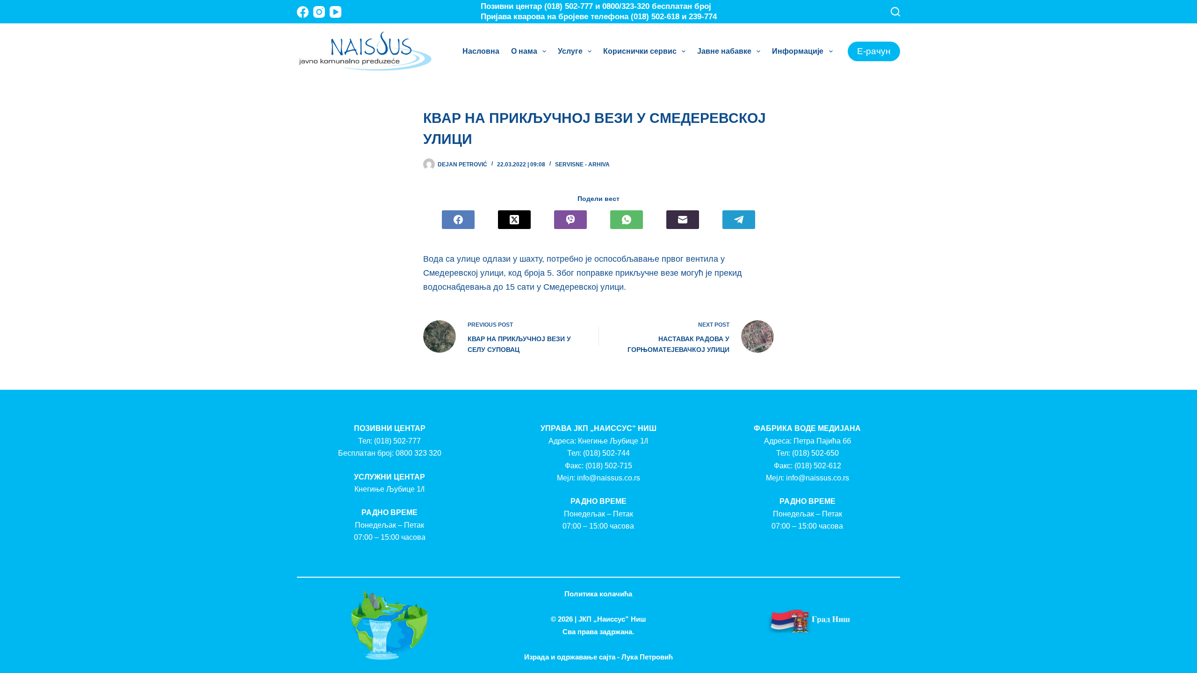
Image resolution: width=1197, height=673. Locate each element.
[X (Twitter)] (514, 219)
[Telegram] (738, 219)
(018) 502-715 (608, 466)
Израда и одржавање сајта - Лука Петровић (598, 657)
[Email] (682, 219)
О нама (524, 51)
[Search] (895, 11)
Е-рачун (874, 51)
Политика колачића (598, 594)
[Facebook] (303, 12)
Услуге (570, 51)
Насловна (480, 51)
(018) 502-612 (817, 466)
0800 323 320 (418, 453)
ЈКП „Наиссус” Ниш (612, 619)
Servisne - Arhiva (582, 164)
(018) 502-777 (397, 441)
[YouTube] (335, 12)
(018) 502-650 (815, 453)
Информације (797, 51)
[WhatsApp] (626, 219)
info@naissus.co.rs (608, 478)
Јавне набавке (724, 51)
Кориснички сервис (640, 51)
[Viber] (570, 219)
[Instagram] (319, 12)
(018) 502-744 (606, 453)
